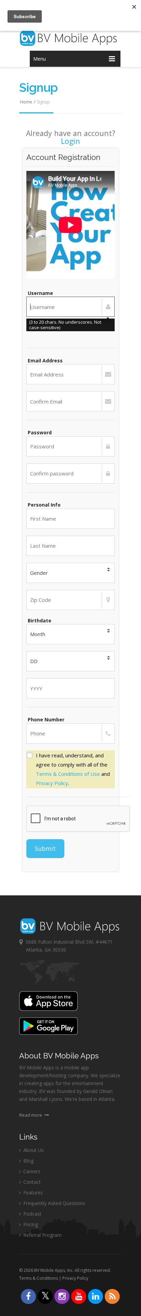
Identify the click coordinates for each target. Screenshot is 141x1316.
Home (26, 102)
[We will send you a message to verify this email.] (70, 374)
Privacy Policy (52, 783)
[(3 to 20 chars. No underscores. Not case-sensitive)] (70, 307)
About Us (33, 1150)
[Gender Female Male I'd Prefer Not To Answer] (70, 573)
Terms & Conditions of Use (68, 773)
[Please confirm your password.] (70, 473)
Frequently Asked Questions (53, 1203)
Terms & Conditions (38, 1278)
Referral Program (42, 1235)
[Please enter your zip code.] (70, 600)
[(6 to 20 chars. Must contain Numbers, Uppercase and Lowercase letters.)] (70, 446)
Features (32, 1192)
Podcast (31, 1214)
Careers (31, 1171)
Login (70, 141)
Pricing (30, 1224)
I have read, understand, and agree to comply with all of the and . (73, 769)
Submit (45, 848)
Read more (31, 1115)
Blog (28, 1160)
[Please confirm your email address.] (70, 401)
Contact (31, 1182)
